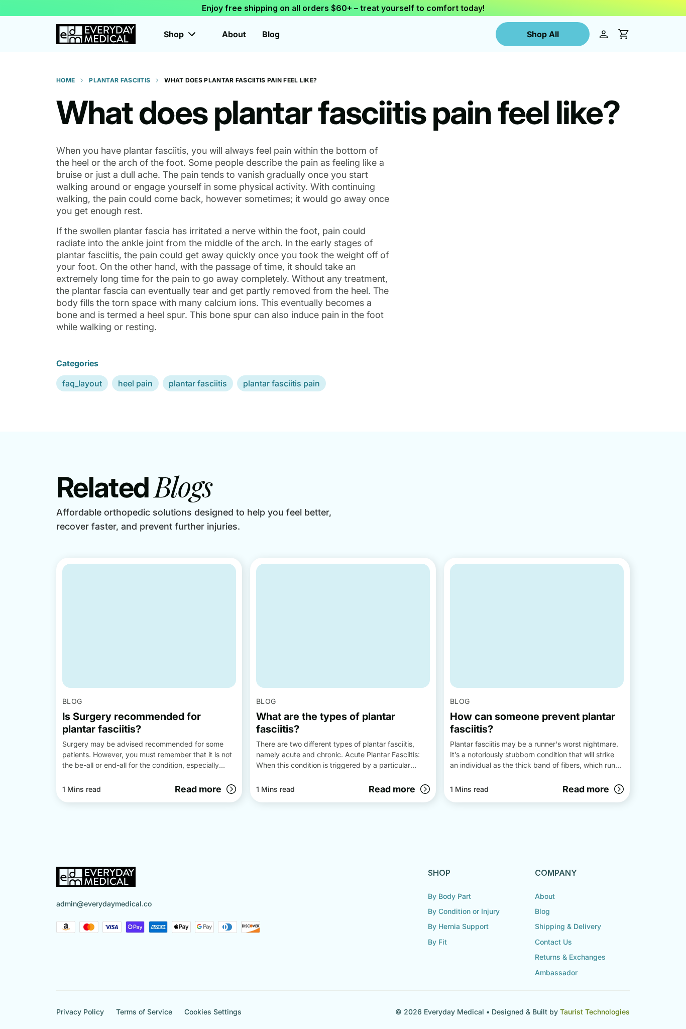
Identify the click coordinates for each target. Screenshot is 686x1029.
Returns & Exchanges (570, 957)
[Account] (604, 34)
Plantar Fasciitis (119, 80)
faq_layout (82, 383)
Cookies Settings (213, 1011)
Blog (271, 34)
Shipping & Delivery (568, 926)
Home (65, 80)
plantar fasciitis (198, 383)
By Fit (437, 942)
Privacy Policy (80, 1011)
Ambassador (556, 972)
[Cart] (624, 34)
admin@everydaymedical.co (104, 903)
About (234, 34)
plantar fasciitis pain (281, 383)
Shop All (543, 34)
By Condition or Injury (464, 911)
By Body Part (449, 896)
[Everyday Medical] (96, 34)
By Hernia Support (458, 926)
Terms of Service (144, 1011)
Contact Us (553, 942)
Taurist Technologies (595, 1011)
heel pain (135, 383)
